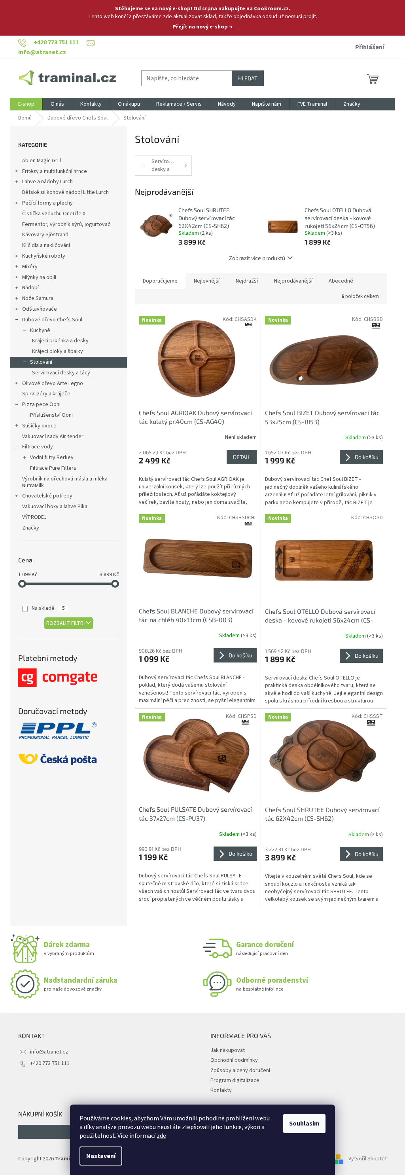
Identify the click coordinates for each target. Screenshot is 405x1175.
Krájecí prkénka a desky (60, 341)
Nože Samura (37, 298)
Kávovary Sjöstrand (45, 235)
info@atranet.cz (49, 1052)
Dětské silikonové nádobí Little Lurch (65, 192)
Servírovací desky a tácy (61, 373)
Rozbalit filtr (64, 623)
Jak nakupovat (227, 1050)
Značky (30, 528)
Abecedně (341, 281)
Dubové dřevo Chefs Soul (52, 320)
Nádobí (30, 288)
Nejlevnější (207, 281)
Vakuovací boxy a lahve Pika (54, 507)
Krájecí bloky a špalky (57, 351)
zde (161, 1135)
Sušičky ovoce (39, 426)
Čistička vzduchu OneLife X (53, 214)
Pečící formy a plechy (47, 203)
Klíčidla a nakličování (46, 245)
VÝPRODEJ (34, 517)
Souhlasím (304, 1123)
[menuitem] (26, 104)
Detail (241, 457)
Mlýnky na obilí (39, 277)
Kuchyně (40, 330)
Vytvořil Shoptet (367, 1159)
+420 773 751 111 (50, 1063)
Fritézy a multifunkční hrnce (54, 171)
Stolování (41, 362)
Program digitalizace (234, 1080)
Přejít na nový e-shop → (202, 27)
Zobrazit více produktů (257, 257)
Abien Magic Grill (41, 161)
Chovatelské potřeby (47, 496)
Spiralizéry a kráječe (46, 394)
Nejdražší (247, 281)
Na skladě (48, 608)
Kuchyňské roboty (43, 256)
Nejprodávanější (293, 281)
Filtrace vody (37, 447)
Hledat (247, 78)
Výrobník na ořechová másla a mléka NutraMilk (65, 482)
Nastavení (100, 1156)
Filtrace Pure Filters (53, 468)
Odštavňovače (39, 309)
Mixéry (30, 267)
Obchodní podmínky (234, 1060)
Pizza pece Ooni (41, 404)
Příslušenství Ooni (51, 415)
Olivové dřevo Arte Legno (52, 383)
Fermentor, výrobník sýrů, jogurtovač (66, 224)
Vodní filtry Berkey (52, 457)
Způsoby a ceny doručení (240, 1070)
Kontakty (221, 1090)
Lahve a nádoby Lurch (47, 182)
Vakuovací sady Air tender (52, 436)
